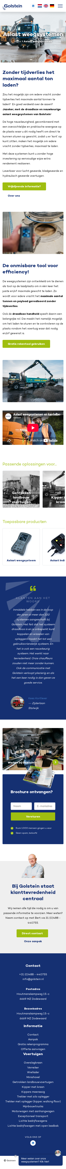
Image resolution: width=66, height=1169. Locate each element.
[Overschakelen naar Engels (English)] (46, 5)
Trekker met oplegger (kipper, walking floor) (33, 1101)
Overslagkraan (33, 1062)
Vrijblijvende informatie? (24, 186)
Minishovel (33, 1077)
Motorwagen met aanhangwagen (33, 1111)
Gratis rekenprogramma (33, 1044)
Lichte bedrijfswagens (33, 1120)
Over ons (14, 195)
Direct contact (32, 933)
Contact (33, 1034)
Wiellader (33, 1072)
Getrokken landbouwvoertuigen (33, 1082)
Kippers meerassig (33, 1091)
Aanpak (33, 1039)
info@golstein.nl (33, 979)
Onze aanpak (33, 941)
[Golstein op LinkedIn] (33, 5)
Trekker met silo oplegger (33, 1096)
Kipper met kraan (33, 1087)
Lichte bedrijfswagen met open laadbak (33, 1125)
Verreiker (33, 1067)
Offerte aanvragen (33, 1049)
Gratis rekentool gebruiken (26, 343)
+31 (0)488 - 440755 (33, 974)
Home (17, 41)
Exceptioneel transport (33, 1116)
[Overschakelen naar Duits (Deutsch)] (52, 5)
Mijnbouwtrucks (33, 1106)
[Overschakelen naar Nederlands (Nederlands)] (40, 5)
